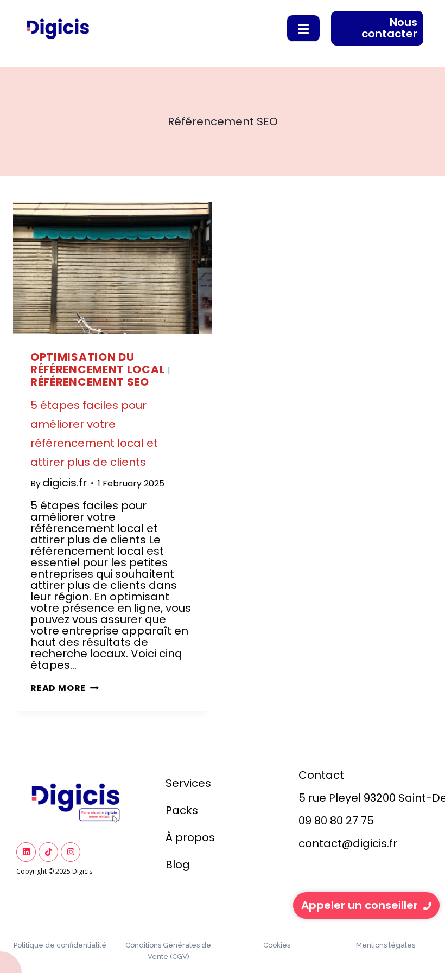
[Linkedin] (26, 852)
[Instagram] (70, 852)
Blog (178, 864)
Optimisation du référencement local (97, 363)
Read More (64, 688)
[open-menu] (303, 28)
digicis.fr (64, 482)
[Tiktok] (48, 852)
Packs (182, 810)
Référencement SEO (89, 381)
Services (188, 783)
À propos (190, 837)
